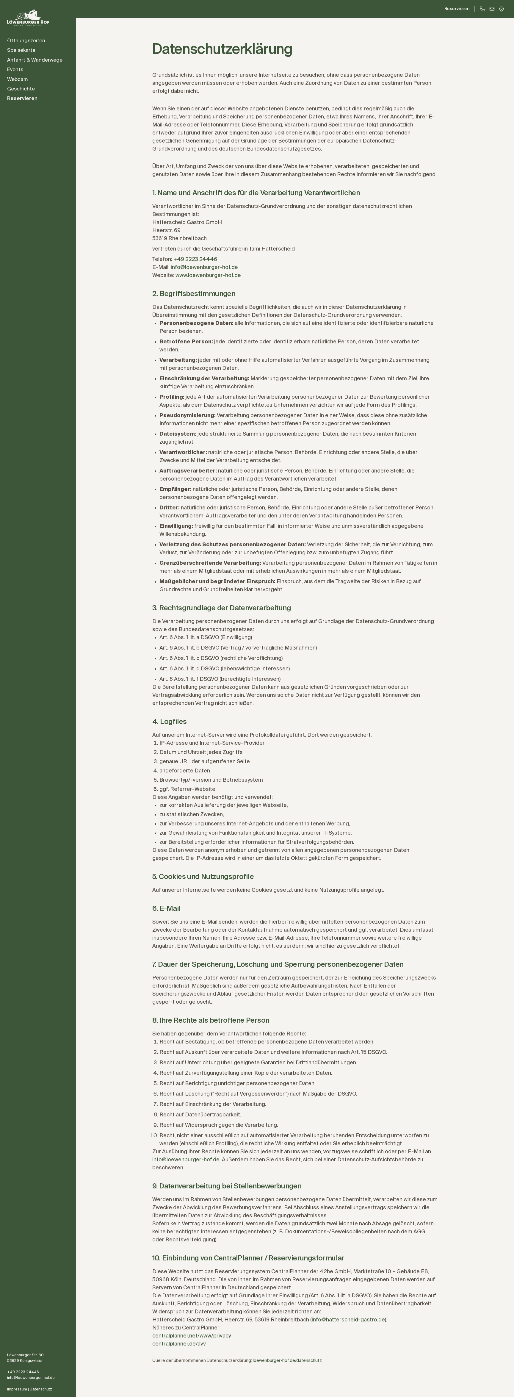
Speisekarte (21, 50)
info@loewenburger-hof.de (31, 1378)
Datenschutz (41, 1389)
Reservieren (22, 98)
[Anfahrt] (501, 9)
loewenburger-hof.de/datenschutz (287, 1361)
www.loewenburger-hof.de (208, 275)
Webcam (17, 79)
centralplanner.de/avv (179, 1344)
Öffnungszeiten (26, 40)
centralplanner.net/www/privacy (191, 1336)
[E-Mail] (492, 9)
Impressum (17, 1389)
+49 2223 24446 (23, 1372)
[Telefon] (482, 9)
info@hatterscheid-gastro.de (348, 1320)
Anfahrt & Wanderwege (34, 60)
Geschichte (21, 89)
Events (15, 69)
